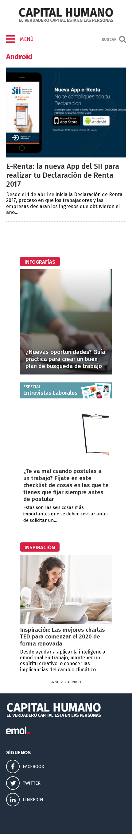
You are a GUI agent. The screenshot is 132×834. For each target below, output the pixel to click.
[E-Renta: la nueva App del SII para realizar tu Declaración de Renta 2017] (66, 156)
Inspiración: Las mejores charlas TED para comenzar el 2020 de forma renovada (62, 636)
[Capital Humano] (66, 21)
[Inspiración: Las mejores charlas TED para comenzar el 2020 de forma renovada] (66, 622)
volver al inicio (67, 682)
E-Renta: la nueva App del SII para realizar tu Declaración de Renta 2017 (62, 175)
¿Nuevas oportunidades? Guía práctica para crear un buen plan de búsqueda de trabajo (65, 359)
